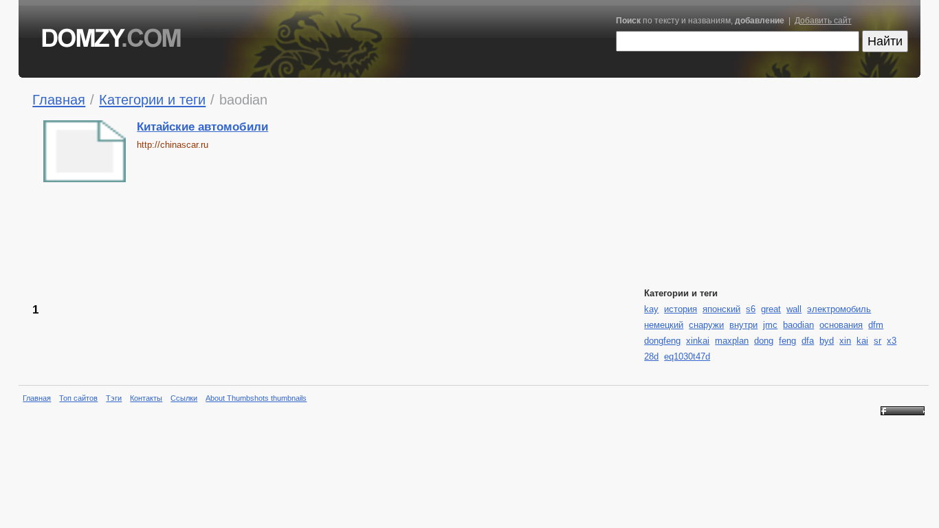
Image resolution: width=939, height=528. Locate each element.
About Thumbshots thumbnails (256, 398)
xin (845, 341)
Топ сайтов (78, 398)
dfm (875, 325)
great (771, 309)
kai (862, 341)
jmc (770, 325)
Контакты (146, 398)
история (680, 309)
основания (841, 325)
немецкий (663, 325)
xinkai (697, 341)
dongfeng (662, 341)
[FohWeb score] (903, 412)
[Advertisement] (359, 241)
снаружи (706, 325)
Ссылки (183, 398)
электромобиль (839, 309)
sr (877, 341)
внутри (743, 325)
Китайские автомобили (202, 126)
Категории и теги (152, 99)
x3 (891, 341)
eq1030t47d (687, 356)
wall (794, 309)
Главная (58, 99)
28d (651, 356)
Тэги (114, 398)
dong (763, 341)
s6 (750, 309)
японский (721, 309)
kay (651, 309)
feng (787, 341)
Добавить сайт (823, 20)
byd (826, 341)
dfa (808, 341)
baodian (798, 325)
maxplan (732, 341)
